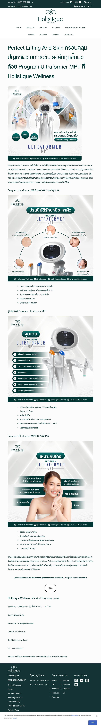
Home (18, 27)
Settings (14, 718)
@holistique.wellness (19, 640)
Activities (43, 34)
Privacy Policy (74, 716)
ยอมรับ (92, 723)
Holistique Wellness (47, 561)
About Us (30, 27)
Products (56, 27)
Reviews (31, 34)
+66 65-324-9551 (24, 2)
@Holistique (20, 631)
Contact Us (68, 34)
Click (51, 588)
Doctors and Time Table (75, 27)
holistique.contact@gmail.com (20, 6)
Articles (55, 34)
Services (43, 27)
